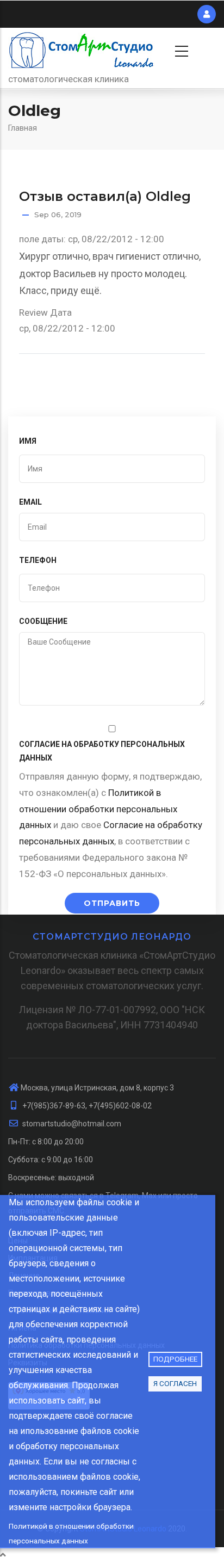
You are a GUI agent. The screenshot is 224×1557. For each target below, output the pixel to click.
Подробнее (175, 1358)
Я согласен (175, 1383)
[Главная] (81, 49)
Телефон (38, 560)
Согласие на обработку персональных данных (102, 751)
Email (30, 502)
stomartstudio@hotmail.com (71, 1123)
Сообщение (43, 621)
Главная (22, 128)
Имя (27, 441)
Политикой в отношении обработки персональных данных (71, 1533)
